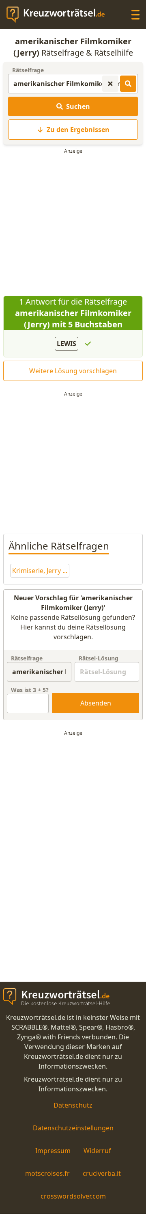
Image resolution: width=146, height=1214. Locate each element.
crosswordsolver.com (73, 1196)
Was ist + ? (30, 690)
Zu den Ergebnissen (78, 129)
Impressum (53, 1150)
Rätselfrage (28, 70)
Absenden (95, 703)
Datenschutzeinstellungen (73, 1127)
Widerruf (97, 1150)
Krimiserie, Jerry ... (39, 570)
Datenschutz (73, 1105)
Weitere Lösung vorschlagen (73, 370)
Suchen (78, 106)
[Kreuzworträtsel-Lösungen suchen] (128, 84)
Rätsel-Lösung (98, 658)
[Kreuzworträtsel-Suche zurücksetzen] (110, 84)
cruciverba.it (102, 1173)
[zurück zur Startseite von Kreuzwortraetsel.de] (59, 14)
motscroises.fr (47, 1173)
